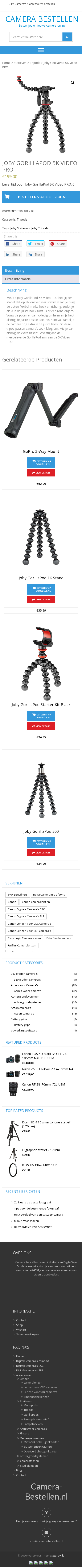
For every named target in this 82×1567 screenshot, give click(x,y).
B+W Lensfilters (18, 894)
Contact (21, 1320)
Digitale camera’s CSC (30, 1366)
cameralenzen (33, 1382)
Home (6, 63)
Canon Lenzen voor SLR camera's (29, 931)
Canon (12, 902)
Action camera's (21, 1008)
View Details (43, 472)
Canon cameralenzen (36, 902)
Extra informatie (18, 279)
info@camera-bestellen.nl (46, 1541)
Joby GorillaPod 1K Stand (41, 578)
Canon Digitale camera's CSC (26, 909)
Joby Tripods (39, 228)
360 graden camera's (24, 974)
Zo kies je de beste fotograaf (32, 1202)
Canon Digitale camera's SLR (26, 916)
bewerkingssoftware (24, 1030)
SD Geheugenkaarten (38, 1446)
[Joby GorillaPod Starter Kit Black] (41, 664)
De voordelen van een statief (33, 1227)
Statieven (20, 63)
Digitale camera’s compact (32, 1361)
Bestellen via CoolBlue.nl (42, 197)
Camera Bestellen (42, 19)
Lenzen (24, 1379)
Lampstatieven (33, 1424)
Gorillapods (31, 1414)
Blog (19, 1470)
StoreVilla (58, 1555)
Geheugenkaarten (32, 1438)
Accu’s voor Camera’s (33, 1429)
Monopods (31, 1405)
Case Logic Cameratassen (24, 938)
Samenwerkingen (27, 1334)
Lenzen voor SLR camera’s (40, 1392)
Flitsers (24, 1433)
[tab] (40, 270)
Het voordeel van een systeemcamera (38, 1214)
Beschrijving (14, 270)
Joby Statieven (20, 228)
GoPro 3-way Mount (41, 451)
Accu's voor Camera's (24, 985)
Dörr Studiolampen (58, 938)
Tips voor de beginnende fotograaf (36, 1208)
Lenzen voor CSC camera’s (41, 1387)
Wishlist (21, 1330)
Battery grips (19, 1019)
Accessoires (24, 1375)
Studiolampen (29, 1466)
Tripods (35, 63)
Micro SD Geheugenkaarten (41, 1442)
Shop (19, 1325)
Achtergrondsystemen (25, 996)
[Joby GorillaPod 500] (41, 790)
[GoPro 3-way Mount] (41, 410)
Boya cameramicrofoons (49, 894)
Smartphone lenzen (36, 1397)
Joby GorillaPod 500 (41, 831)
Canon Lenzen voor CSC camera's (30, 923)
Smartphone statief (36, 1419)
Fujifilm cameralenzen (22, 945)
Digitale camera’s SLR (29, 1370)
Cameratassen (29, 1461)
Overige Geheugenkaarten (41, 1451)
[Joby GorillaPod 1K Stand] (41, 537)
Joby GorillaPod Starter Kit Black (41, 704)
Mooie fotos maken (26, 1221)
